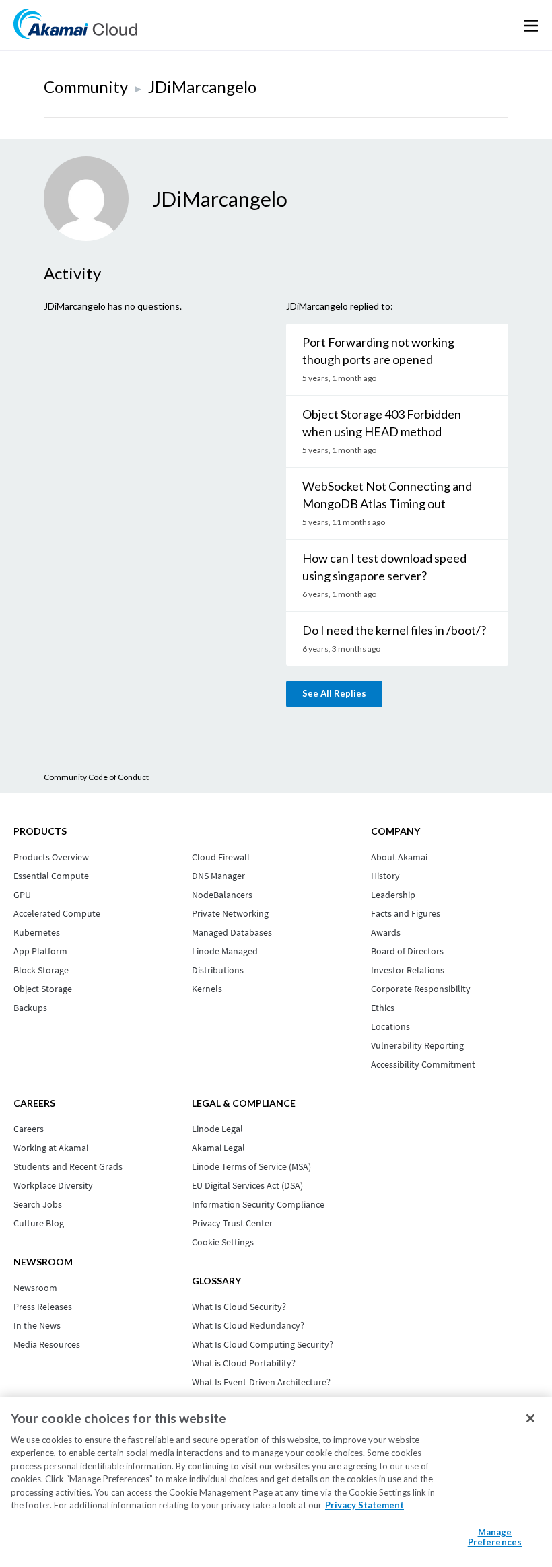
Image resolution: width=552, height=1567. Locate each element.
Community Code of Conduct (96, 777)
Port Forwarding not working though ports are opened (378, 351)
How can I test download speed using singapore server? (384, 567)
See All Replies (334, 693)
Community (86, 86)
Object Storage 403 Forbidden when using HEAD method (381, 423)
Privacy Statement (364, 1505)
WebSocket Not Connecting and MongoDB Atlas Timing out (387, 495)
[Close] (530, 1418)
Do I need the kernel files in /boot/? (394, 630)
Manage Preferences (495, 1537)
